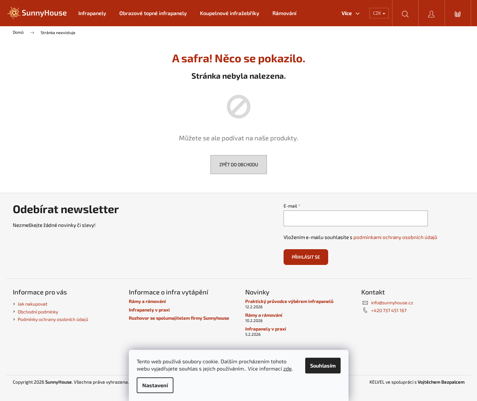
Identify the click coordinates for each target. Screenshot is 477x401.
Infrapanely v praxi (149, 309)
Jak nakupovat (32, 304)
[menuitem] (92, 13)
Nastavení (155, 385)
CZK (377, 13)
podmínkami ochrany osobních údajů (395, 237)
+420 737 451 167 (389, 310)
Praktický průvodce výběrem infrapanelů (289, 301)
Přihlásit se (306, 257)
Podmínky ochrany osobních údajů (53, 319)
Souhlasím (323, 365)
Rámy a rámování (147, 301)
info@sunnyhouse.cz (392, 302)
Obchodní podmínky (38, 311)
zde (287, 368)
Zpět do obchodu (238, 164)
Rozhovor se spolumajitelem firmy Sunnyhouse (179, 317)
